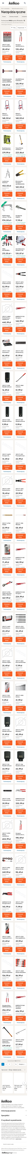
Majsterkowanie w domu (17, 8)
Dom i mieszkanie (5, 8)
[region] (14, 16)
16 (15, 1064)
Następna (21, 1064)
